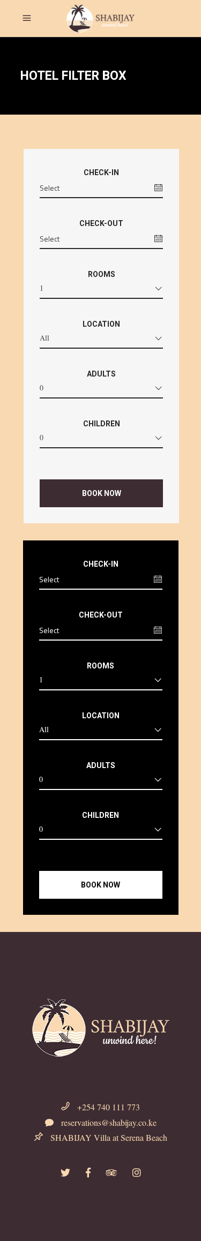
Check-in (101, 172)
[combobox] (101, 290)
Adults (101, 374)
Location (101, 324)
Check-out (101, 223)
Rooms (101, 274)
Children (101, 423)
